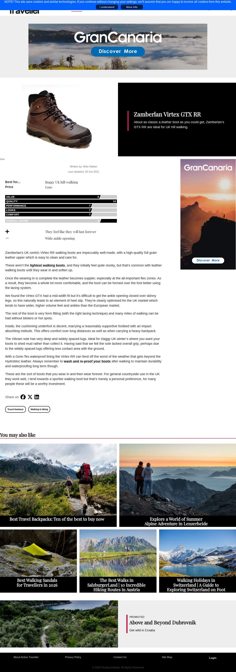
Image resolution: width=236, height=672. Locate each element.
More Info (132, 7)
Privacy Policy (73, 657)
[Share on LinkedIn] (36, 397)
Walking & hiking (39, 409)
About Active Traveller (26, 657)
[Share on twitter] (30, 397)
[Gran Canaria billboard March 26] (117, 46)
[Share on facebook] (23, 397)
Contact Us (120, 657)
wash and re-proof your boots (87, 361)
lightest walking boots (47, 265)
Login (212, 657)
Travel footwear (15, 409)
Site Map (167, 657)
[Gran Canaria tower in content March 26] (208, 214)
